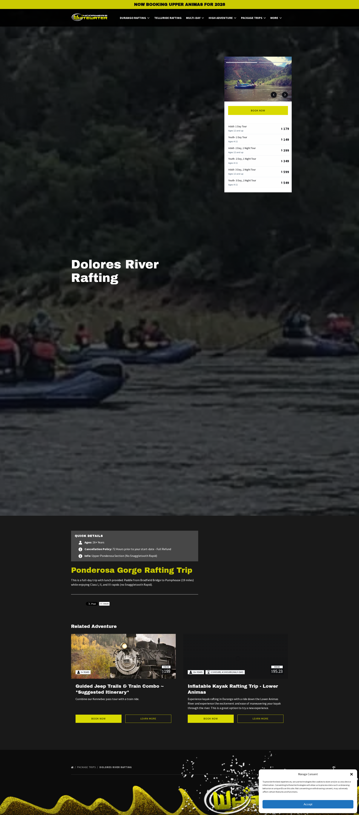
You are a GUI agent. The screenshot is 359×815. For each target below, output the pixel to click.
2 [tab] (274, 62)
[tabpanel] (258, 79)
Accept (308, 804)
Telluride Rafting (168, 18)
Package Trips (86, 767)
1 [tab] (241, 62)
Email (105, 603)
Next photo (285, 95)
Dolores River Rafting (116, 767)
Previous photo (274, 95)
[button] (351, 774)
